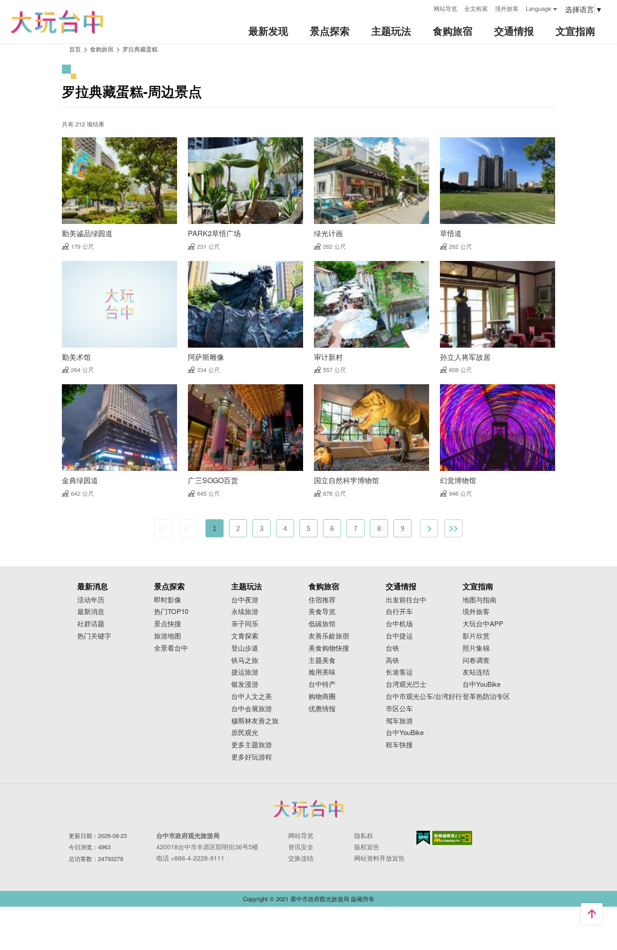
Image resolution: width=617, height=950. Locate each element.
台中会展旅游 (251, 708)
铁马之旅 (244, 660)
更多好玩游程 (251, 757)
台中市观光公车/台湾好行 (424, 696)
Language (538, 8)
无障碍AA (452, 838)
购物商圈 (322, 696)
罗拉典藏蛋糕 (140, 49)
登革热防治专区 (486, 696)
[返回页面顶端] (592, 914)
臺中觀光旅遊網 (57, 22)
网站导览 (445, 8)
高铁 (392, 660)
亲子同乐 (244, 624)
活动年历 (90, 600)
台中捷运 (399, 636)
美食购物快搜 (328, 648)
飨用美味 (322, 672)
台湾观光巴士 (406, 684)
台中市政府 (308, 809)
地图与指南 (479, 600)
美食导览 (322, 611)
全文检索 (476, 8)
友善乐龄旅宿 (328, 636)
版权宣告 (366, 846)
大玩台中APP (483, 624)
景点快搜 (167, 624)
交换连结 (300, 857)
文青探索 (244, 636)
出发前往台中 (406, 600)
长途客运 (399, 672)
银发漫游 (244, 684)
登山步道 (244, 648)
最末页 (453, 528)
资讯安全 (300, 846)
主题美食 (322, 660)
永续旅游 (244, 611)
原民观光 (244, 732)
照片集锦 (476, 648)
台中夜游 (244, 600)
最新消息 (90, 611)
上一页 (188, 528)
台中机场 (399, 624)
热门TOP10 (171, 611)
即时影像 (167, 600)
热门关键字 (94, 636)
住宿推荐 (322, 600)
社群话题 (90, 624)
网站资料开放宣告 (379, 857)
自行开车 (399, 611)
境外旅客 (507, 8)
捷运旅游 (244, 672)
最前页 (163, 528)
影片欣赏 (476, 636)
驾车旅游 (399, 721)
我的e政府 (423, 838)
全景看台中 (171, 648)
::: (423, 7)
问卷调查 (476, 660)
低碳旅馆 (322, 624)
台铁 (392, 648)
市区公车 (399, 708)
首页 (75, 49)
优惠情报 (322, 708)
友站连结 (476, 672)
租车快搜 (399, 745)
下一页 (429, 528)
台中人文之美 (251, 696)
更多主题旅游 (251, 745)
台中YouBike (405, 732)
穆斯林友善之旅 (255, 721)
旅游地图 (167, 636)
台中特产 (322, 684)
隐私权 (363, 835)
